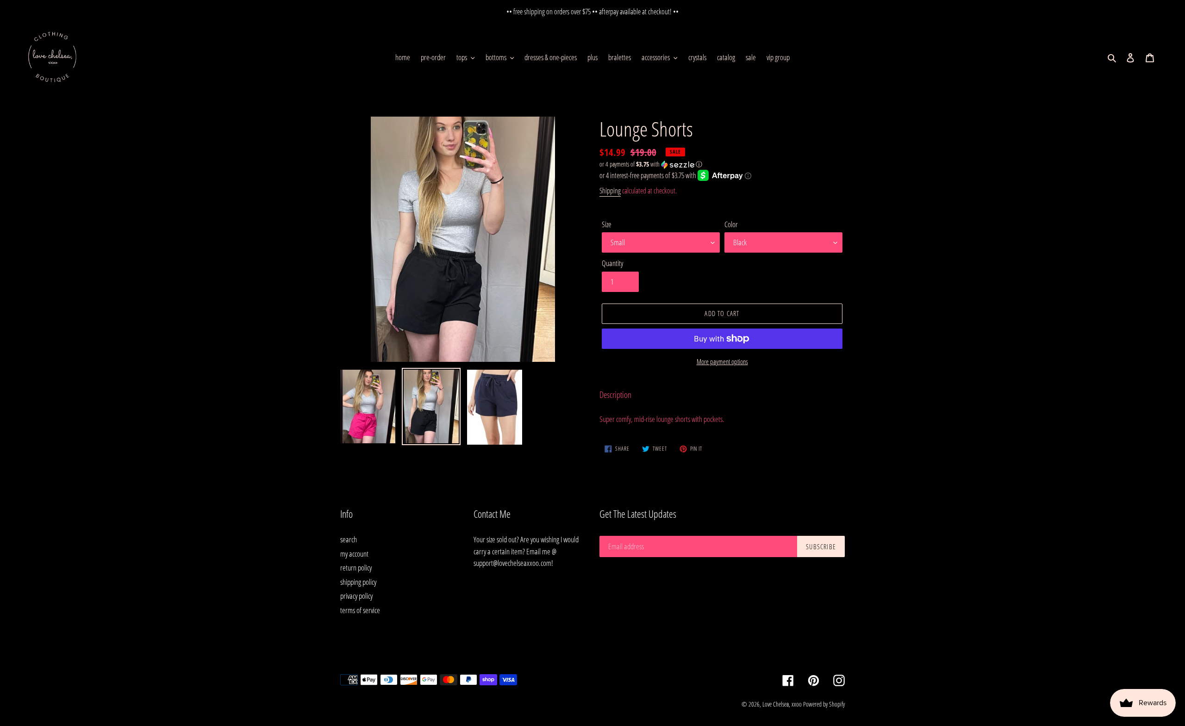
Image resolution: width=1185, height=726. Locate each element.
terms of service (360, 610)
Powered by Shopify (824, 704)
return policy (356, 567)
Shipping (610, 191)
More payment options (722, 361)
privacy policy (356, 595)
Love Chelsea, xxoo (782, 704)
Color (731, 224)
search (348, 539)
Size (606, 224)
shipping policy (358, 582)
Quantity (612, 263)
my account (354, 553)
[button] (650, 164)
